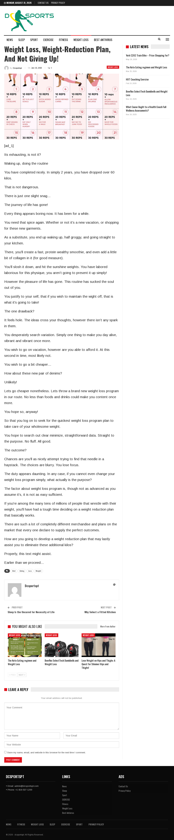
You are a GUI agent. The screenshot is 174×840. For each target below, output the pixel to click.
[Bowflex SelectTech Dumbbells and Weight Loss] (62, 645)
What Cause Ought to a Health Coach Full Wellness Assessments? (146, 108)
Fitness (63, 40)
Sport (34, 40)
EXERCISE (48, 40)
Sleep (21, 40)
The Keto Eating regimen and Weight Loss (146, 67)
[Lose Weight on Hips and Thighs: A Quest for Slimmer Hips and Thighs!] (98, 645)
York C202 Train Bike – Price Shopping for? (147, 55)
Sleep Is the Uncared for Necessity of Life (31, 612)
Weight (38, 571)
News (10, 40)
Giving (22, 571)
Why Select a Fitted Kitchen (100, 612)
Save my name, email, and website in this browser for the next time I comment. (46, 752)
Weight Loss (81, 40)
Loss (30, 571)
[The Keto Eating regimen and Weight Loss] (25, 645)
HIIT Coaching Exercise (137, 79)
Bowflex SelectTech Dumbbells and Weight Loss (147, 93)
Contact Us (43, 2)
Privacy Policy (58, 2)
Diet (14, 571)
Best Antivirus (103, 40)
